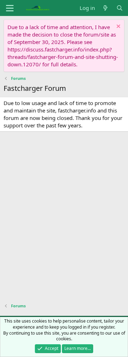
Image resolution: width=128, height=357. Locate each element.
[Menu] (9, 8)
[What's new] (105, 8)
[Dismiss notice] (117, 27)
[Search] (120, 8)
